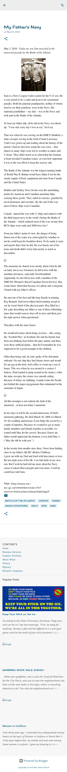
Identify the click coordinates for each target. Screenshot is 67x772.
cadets (43, 501)
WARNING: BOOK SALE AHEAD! (23, 670)
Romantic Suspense (12, 570)
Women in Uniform (14, 725)
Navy (35, 506)
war (53, 506)
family (56, 501)
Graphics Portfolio (11, 555)
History (6, 563)
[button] (6, 39)
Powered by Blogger (35, 760)
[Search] (62, 5)
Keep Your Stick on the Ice (18, 614)
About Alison (8, 559)
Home (5, 548)
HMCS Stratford (16, 506)
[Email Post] (6, 496)
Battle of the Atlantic (20, 501)
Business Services (11, 552)
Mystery (6, 567)
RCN (44, 506)
